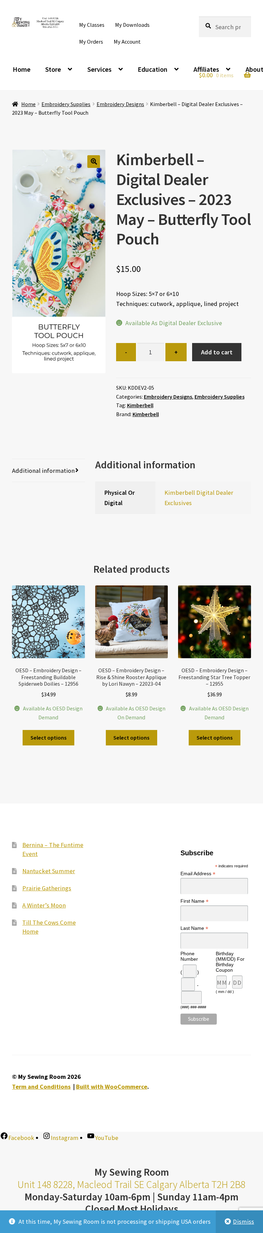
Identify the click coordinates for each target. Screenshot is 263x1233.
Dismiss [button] (243, 1221)
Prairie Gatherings (46, 888)
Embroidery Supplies (65, 104)
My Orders (91, 41)
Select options (48, 737)
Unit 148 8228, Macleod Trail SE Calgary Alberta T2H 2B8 (131, 1184)
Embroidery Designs (120, 104)
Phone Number (189, 956)
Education (152, 69)
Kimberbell (140, 405)
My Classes (91, 24)
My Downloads (132, 24)
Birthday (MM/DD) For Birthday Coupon (230, 962)
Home (21, 69)
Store (53, 69)
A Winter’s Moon (44, 905)
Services (99, 69)
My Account (127, 41)
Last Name (194, 928)
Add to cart (217, 352)
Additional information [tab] (43, 471)
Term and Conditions (41, 1087)
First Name (194, 901)
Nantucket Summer (48, 871)
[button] (93, 161)
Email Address (197, 873)
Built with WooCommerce (111, 1087)
